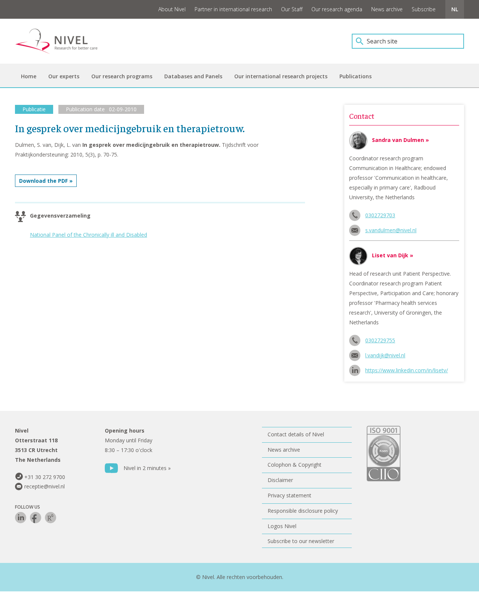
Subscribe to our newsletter (301, 541)
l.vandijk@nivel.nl (385, 355)
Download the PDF (43, 180)
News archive (387, 9)
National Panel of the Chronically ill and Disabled (88, 234)
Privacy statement (289, 495)
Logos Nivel (282, 526)
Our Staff (291, 9)
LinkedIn (20, 517)
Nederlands (454, 9)
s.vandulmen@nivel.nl (391, 230)
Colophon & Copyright (294, 464)
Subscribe (424, 9)
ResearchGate (50, 517)
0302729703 (380, 215)
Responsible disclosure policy (303, 510)
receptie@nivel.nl (44, 486)
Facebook (35, 517)
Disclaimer (280, 480)
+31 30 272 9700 (44, 477)
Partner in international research (233, 9)
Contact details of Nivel (296, 434)
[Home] (62, 41)
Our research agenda (336, 9)
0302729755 (380, 340)
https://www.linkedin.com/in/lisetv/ (406, 370)
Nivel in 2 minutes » (147, 468)
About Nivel (172, 9)
